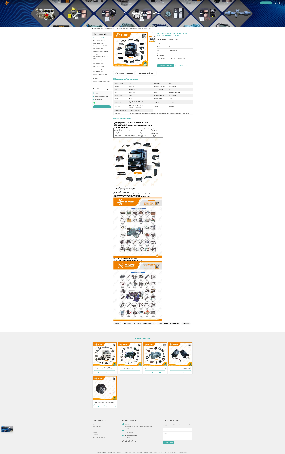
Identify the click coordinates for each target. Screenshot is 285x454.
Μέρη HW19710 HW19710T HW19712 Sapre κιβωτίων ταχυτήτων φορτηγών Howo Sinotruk (155, 367)
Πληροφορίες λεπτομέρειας (124, 73)
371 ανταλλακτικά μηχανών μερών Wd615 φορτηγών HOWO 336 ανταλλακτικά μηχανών (130, 367)
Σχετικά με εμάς (227, 3)
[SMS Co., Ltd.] (10, 3)
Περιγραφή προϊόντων (146, 73)
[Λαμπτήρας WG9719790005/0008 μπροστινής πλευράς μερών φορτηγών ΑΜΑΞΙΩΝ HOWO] (180, 354)
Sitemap (110, 452)
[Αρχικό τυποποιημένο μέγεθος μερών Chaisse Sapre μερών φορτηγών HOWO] (105, 354)
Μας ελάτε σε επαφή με (253, 3)
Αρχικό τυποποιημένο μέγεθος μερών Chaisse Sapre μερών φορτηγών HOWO (104, 367)
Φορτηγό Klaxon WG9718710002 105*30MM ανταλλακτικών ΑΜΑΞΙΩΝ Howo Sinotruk (104, 401)
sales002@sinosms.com (101, 96)
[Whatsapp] (94, 103)
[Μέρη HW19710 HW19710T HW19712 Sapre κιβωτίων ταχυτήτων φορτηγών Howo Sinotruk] (155, 354)
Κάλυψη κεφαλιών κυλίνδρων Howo (168, 323)
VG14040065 (185, 323)
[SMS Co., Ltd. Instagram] (129, 441)
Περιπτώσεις (96, 434)
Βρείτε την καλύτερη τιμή (166, 65)
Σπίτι (220, 3)
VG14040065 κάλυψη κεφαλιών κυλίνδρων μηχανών (139, 323)
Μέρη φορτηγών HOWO (108, 28)
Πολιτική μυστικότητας (101, 452)
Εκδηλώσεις (244, 3)
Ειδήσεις (95, 432)
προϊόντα (235, 3)
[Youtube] (132, 441)
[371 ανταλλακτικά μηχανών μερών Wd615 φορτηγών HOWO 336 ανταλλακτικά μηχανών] (130, 354)
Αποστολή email (168, 442)
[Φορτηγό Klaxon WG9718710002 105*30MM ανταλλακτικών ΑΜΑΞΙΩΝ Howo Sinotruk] (105, 388)
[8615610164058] (135, 441)
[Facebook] (126, 441)
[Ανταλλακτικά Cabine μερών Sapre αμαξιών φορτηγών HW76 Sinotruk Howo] (130, 49)
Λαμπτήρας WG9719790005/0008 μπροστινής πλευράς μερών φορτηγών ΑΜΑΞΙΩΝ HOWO (180, 367)
